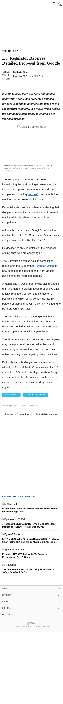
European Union (44, 265)
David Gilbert (22, 72)
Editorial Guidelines (46, 414)
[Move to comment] (39, 84)
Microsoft (33, 194)
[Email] (33, 84)
